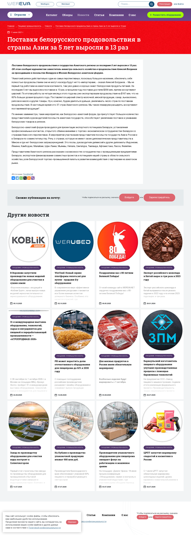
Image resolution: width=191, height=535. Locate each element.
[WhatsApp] (21, 178)
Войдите (129, 198)
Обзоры (67, 15)
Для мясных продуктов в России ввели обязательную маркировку (115, 364)
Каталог (51, 15)
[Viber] (33, 178)
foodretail (28, 174)
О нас (132, 15)
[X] (25, 178)
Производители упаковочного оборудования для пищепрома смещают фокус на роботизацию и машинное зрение (117, 459)
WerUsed (65, 4)
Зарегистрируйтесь (159, 198)
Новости (83, 15)
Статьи (99, 15)
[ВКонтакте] (13, 178)
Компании (116, 15)
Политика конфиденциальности (91, 522)
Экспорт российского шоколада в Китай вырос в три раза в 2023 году (162, 276)
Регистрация (164, 4)
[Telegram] (17, 178)
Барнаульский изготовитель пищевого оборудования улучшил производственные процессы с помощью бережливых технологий (160, 367)
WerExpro (45, 4)
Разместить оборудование (167, 14)
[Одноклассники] (29, 178)
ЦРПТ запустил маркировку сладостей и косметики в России (160, 456)
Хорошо (72, 522)
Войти (181, 4)
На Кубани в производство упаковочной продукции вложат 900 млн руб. (70, 456)
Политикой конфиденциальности (45, 528)
